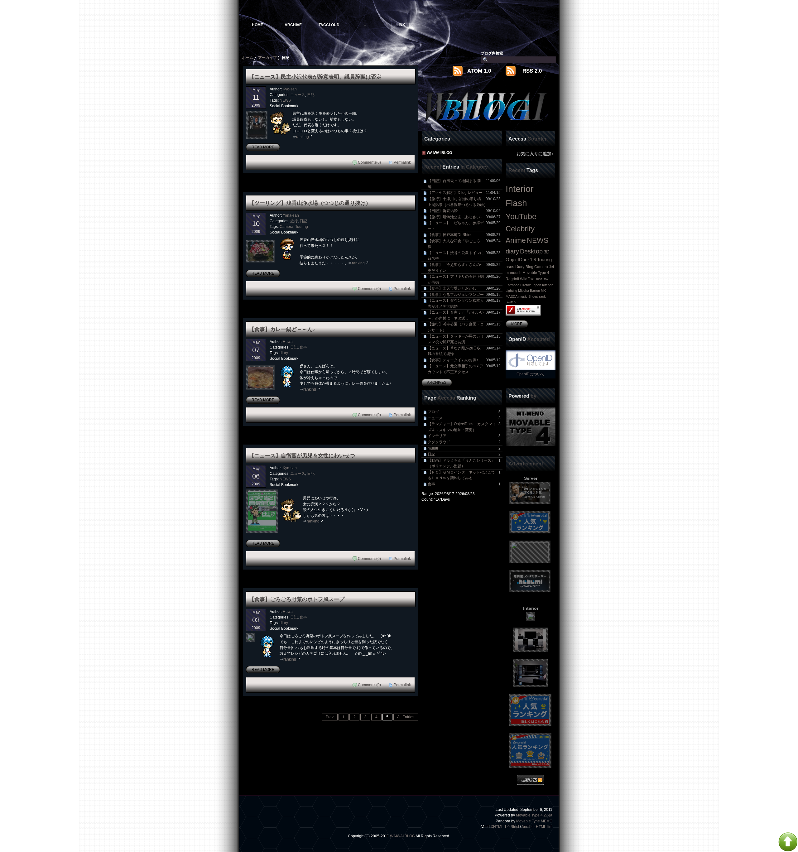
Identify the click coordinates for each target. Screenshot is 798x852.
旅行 (294, 221)
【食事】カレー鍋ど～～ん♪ (282, 329)
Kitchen (547, 285)
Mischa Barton (529, 290)
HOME (257, 25)
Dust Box (542, 279)
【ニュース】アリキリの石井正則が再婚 (464, 279)
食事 (303, 347)
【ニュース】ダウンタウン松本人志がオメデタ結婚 (464, 303)
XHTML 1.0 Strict (505, 827)
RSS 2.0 (532, 71)
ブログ (464, 412)
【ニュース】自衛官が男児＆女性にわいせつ (302, 455)
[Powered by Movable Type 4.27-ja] (530, 426)
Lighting (511, 290)
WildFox (527, 279)
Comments (367, 162)
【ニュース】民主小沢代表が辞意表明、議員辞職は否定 (315, 77)
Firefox (525, 285)
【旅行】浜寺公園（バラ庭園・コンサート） (464, 327)
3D (547, 251)
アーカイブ (267, 57)
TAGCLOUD (329, 25)
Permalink (402, 162)
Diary (520, 266)
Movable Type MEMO (534, 821)
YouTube (521, 216)
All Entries (405, 717)
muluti (464, 448)
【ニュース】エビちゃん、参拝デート (464, 226)
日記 (311, 95)
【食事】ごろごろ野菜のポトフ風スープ (296, 599)
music (522, 296)
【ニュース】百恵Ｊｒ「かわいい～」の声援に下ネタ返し (464, 315)
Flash (516, 203)
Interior (520, 189)
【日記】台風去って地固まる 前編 (464, 184)
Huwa (288, 341)
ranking (302, 137)
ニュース (297, 95)
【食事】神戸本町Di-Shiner (464, 235)
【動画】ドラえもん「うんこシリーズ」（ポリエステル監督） (464, 463)
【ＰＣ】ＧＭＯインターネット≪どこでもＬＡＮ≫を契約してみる (464, 475)
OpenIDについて (531, 374)
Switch (511, 302)
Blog (529, 267)
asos (510, 266)
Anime (516, 240)
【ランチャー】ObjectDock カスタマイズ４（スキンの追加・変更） (464, 427)
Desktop (531, 251)
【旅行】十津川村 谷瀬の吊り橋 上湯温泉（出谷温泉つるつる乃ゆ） (464, 202)
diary (284, 353)
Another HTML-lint (537, 827)
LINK (401, 25)
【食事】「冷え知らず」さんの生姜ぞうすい (464, 267)
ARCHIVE (293, 25)
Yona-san (291, 215)
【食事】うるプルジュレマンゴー (464, 294)
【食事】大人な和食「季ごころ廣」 (464, 244)
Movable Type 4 (535, 273)
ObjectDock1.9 (521, 259)
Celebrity (520, 228)
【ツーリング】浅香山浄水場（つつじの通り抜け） (310, 203)
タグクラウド (464, 442)
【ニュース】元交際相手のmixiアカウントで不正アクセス (464, 369)
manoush (514, 273)
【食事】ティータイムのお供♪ (464, 360)
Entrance (512, 285)
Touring (301, 226)
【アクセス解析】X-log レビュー (464, 192)
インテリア (464, 436)
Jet (551, 267)
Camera (286, 226)
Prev (330, 717)
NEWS (285, 100)
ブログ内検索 (492, 53)
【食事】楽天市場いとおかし (464, 288)
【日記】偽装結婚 (464, 211)
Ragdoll (512, 279)
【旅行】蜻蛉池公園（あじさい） (464, 217)
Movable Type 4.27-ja (534, 815)
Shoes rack (537, 296)
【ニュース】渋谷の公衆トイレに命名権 (464, 256)
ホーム (247, 57)
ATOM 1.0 (479, 71)
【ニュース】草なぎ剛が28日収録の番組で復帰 (464, 351)
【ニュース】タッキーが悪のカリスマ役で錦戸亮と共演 (464, 339)
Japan (536, 285)
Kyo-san (290, 89)
